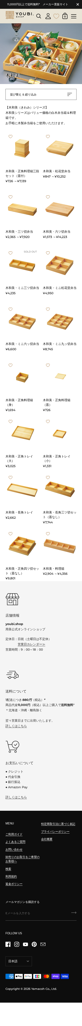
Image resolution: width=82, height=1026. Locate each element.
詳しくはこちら (16, 726)
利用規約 (11, 876)
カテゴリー (26, 65)
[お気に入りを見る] (56, 16)
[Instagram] (16, 944)
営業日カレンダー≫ (31, 644)
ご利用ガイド (14, 834)
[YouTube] (25, 944)
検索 (8, 869)
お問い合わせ (14, 849)
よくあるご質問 (15, 841)
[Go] (74, 914)
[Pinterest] (34, 944)
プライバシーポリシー (55, 831)
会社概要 (46, 839)
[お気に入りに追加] (10, 136)
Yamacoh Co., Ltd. (44, 988)
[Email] (42, 944)
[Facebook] (7, 944)
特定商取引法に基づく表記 (58, 824)
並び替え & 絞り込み (23, 94)
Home (9, 65)
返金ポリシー (14, 884)
